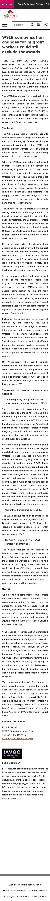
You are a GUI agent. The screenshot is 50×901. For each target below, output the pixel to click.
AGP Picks (7, 4)
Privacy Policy (38, 896)
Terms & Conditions (37, 890)
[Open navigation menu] (4, 24)
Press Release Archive (29, 884)
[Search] (32, 25)
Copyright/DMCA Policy (16, 896)
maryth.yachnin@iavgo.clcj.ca (17, 738)
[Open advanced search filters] (38, 25)
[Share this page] (46, 24)
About (12, 884)
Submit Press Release (14, 890)
